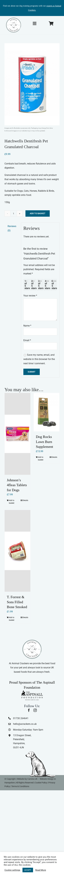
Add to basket (37, 213)
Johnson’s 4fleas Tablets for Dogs (17, 485)
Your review (30, 295)
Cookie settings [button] (12, 870)
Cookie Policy (41, 782)
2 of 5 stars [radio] (33, 285)
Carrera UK (32, 779)
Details (25, 500)
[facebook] (29, 710)
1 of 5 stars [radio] (27, 285)
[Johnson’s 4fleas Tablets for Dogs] (17, 434)
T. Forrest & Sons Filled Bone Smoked (17, 602)
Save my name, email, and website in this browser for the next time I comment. (39, 359)
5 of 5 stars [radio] (54, 285)
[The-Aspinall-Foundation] (32, 691)
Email (27, 340)
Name (27, 325)
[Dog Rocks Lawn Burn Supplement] (46, 412)
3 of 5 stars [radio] (40, 285)
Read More (40, 870)
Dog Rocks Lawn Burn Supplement (44, 442)
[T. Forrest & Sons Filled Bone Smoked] (17, 551)
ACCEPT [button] (27, 870)
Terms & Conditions (20, 786)
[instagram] (35, 710)
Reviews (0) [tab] (12, 228)
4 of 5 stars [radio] (47, 285)
